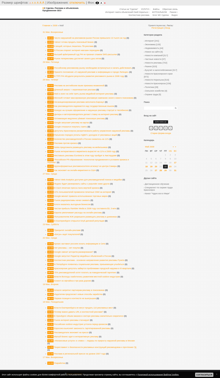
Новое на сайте (152, 52)
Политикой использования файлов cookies (158, 375)
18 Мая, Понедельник (53, 302)
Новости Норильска (154, 80)
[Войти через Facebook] (156, 128)
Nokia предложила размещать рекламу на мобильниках (81, 147)
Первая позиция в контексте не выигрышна (75, 298)
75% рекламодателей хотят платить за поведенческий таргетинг (85, 272)
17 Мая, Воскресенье (53, 357)
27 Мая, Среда (50, 174)
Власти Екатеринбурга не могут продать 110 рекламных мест (83, 308)
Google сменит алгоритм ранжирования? (73, 252)
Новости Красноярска (155, 83)
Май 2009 (149, 147)
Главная (46, 25)
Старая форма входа (161, 133)
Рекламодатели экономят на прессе (71, 332)
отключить (77, 2)
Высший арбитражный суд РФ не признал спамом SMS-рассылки (85, 54)
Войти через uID (160, 122)
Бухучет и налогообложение (158, 70)
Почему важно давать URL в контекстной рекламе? (78, 312)
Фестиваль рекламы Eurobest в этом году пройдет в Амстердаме (85, 155)
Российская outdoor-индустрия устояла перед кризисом (80, 324)
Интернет (149, 41)
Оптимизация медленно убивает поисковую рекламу (79, 118)
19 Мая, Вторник (50, 284)
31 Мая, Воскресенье (53, 32)
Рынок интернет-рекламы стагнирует (71, 320)
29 (165, 170)
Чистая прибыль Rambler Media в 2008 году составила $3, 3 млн (85, 208)
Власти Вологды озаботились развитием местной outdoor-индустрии (87, 277)
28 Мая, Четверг (50, 80)
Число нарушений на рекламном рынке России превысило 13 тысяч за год (90, 38)
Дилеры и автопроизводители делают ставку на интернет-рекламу (86, 114)
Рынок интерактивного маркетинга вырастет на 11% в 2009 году (85, 151)
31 (175, 170)
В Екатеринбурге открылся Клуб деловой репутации (79, 221)
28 (161, 170)
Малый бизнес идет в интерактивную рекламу (76, 336)
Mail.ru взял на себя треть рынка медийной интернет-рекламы (84, 94)
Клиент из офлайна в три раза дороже (72, 281)
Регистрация (157, 28)
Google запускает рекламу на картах (71, 122)
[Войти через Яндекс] (161, 128)
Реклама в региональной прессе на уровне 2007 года (80, 354)
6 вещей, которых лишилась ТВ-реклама (73, 46)
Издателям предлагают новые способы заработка (78, 294)
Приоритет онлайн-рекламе (67, 230)
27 (156, 170)
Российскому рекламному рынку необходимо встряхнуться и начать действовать (93, 68)
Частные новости (153, 59)
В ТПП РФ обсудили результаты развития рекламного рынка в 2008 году (89, 76)
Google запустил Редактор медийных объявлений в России (82, 256)
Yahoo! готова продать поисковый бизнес (74, 42)
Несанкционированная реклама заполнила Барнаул (79, 102)
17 (175, 162)
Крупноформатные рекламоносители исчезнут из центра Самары (85, 166)
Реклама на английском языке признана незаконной (79, 85)
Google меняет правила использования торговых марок (81, 196)
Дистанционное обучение (157, 184)
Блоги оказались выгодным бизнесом (72, 204)
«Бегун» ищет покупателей (67, 234)
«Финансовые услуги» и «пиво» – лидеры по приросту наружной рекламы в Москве (94, 341)
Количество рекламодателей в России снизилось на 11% (81, 139)
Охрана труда (151, 94)
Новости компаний (154, 55)
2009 (55, 25)
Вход (167, 28)
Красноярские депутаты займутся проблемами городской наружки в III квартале (92, 268)
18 (146, 166)
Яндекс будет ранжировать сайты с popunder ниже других (82, 184)
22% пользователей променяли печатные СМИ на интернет (82, 192)
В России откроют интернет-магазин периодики (77, 50)
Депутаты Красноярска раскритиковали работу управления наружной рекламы (92, 131)
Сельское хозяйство (154, 91)
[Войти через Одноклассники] (170, 128)
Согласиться (204, 375)
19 (151, 166)
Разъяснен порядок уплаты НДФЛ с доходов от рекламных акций (85, 135)
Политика (149, 87)
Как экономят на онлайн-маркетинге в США (75, 170)
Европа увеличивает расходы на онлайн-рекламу (78, 212)
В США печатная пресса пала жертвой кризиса (76, 188)
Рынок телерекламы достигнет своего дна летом (77, 58)
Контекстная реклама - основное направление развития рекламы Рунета (89, 260)
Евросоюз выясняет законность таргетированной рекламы (82, 328)
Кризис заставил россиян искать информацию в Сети (79, 244)
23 (170, 166)
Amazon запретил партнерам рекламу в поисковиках (79, 290)
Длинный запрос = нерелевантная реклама (75, 90)
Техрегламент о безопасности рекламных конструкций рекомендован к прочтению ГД (95, 347)
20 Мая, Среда (50, 238)
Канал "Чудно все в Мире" (157, 193)
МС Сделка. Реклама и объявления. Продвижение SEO (60, 9)
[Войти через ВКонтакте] (151, 128)
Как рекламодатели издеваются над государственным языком (84, 106)
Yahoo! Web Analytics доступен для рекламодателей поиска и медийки (88, 180)
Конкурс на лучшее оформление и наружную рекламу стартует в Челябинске (91, 110)
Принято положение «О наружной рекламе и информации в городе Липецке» (91, 72)
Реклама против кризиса (66, 143)
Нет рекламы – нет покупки (67, 248)
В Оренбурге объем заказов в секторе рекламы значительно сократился (89, 316)
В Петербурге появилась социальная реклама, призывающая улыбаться (89, 264)
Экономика (150, 44)
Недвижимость (152, 48)
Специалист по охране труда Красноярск (158, 188)
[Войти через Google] (165, 128)
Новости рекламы (153, 63)
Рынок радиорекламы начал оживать (72, 200)
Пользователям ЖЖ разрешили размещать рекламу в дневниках (85, 217)
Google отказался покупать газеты (70, 127)
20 (156, 166)
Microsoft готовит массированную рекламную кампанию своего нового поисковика (93, 98)
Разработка (59, 363)
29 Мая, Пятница (51, 62)
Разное (148, 66)
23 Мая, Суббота (51, 224)
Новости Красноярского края (159, 74)
